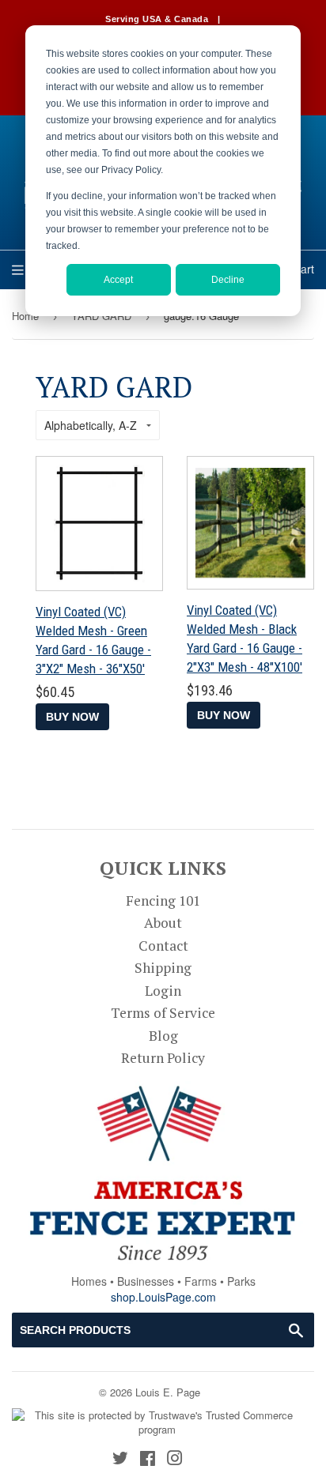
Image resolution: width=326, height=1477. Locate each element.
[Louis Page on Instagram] (175, 1459)
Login (163, 991)
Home (25, 315)
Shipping (163, 968)
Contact (163, 945)
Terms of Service (163, 1013)
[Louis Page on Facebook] (147, 1459)
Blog (163, 1036)
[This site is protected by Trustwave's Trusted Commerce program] (157, 1422)
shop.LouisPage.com (163, 1297)
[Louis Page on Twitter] (120, 1459)
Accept (118, 279)
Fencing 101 (163, 900)
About (163, 923)
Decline (227, 279)
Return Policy (163, 1058)
